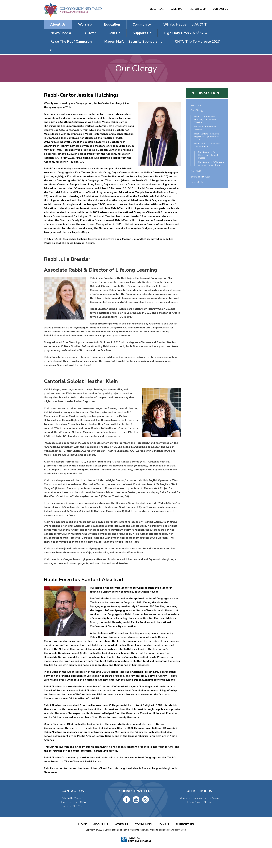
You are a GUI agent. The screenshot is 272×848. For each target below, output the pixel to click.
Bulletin (90, 33)
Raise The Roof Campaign (71, 41)
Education (112, 24)
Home (82, 824)
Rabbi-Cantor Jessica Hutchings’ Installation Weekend (205, 119)
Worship (85, 24)
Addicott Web (178, 829)
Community (142, 24)
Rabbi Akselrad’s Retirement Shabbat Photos (208, 155)
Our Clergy (197, 110)
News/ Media (60, 33)
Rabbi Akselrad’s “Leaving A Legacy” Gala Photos (211, 164)
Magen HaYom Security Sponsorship (133, 41)
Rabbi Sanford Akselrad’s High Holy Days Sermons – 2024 (207, 136)
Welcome (196, 105)
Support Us (142, 33)
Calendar (177, 9)
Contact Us (220, 9)
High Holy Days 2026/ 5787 (186, 33)
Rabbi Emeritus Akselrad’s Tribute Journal (207, 145)
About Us (58, 24)
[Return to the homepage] (73, 10)
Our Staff (196, 171)
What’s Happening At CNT (185, 24)
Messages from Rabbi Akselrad (205, 128)
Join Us (114, 33)
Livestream (157, 9)
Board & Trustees (201, 176)
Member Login (198, 9)
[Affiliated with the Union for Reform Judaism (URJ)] (136, 837)
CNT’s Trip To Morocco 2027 (197, 41)
